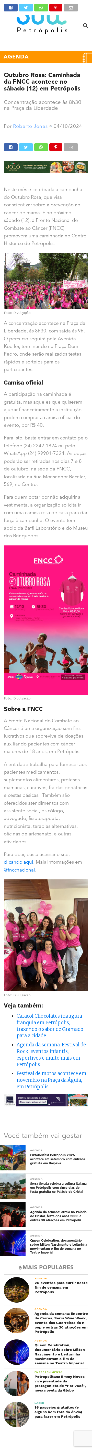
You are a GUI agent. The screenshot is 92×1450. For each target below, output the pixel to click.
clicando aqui (18, 862)
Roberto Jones (30, 126)
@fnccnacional (19, 870)
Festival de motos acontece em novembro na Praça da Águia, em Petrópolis (51, 1080)
